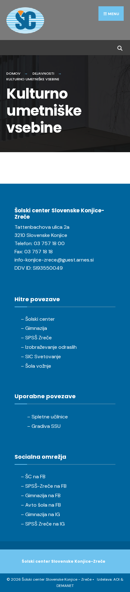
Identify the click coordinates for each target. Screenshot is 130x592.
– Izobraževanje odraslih (49, 347)
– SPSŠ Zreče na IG (43, 523)
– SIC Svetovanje (41, 356)
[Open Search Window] (119, 47)
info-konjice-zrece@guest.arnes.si (54, 259)
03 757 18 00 (49, 243)
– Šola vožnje (36, 366)
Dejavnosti (43, 73)
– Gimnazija (34, 328)
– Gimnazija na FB (41, 495)
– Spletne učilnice (47, 416)
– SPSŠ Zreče (36, 337)
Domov (13, 73)
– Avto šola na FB (41, 505)
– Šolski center (38, 319)
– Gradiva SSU (44, 426)
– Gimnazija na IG (40, 514)
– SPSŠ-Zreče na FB (44, 486)
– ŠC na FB (33, 476)
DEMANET (65, 585)
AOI (116, 579)
